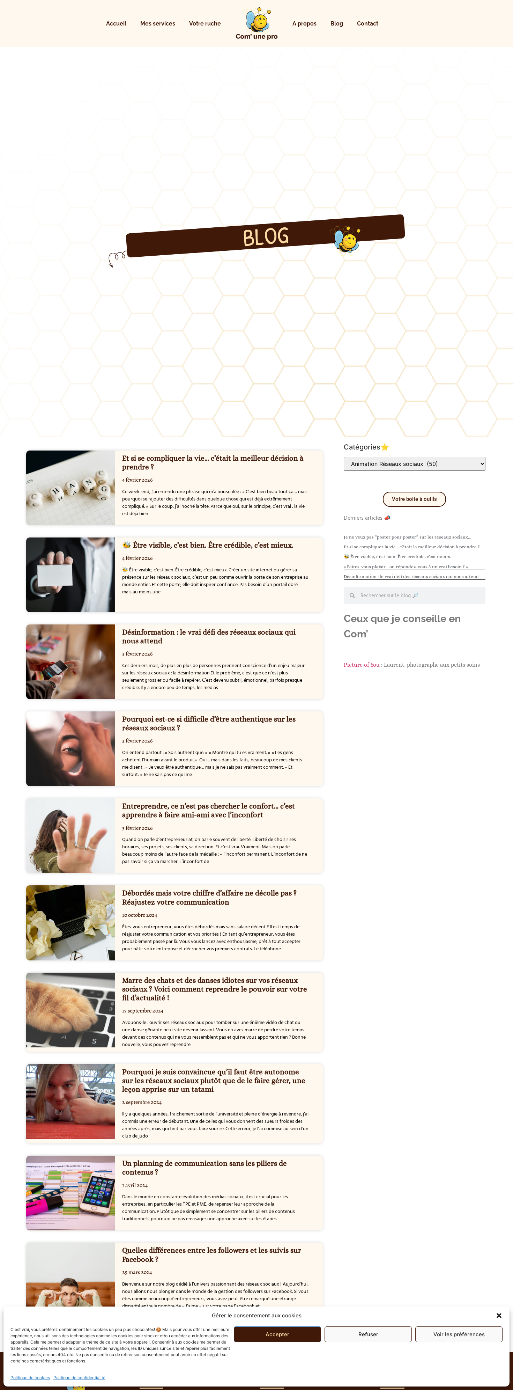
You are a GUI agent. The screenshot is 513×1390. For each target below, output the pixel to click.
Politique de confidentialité (79, 1377)
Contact (367, 23)
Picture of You (362, 664)
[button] (499, 1315)
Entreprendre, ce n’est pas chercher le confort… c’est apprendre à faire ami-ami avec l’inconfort (208, 810)
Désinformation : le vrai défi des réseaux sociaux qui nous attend (411, 576)
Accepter (277, 1334)
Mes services (157, 23)
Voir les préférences (459, 1334)
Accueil (116, 23)
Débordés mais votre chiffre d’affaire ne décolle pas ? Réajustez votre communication (209, 897)
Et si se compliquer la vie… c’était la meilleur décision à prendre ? (412, 546)
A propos (304, 23)
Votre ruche (205, 23)
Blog (336, 23)
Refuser (368, 1334)
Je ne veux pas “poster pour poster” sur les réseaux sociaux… (407, 537)
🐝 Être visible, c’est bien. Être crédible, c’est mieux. (207, 545)
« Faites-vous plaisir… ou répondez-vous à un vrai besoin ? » (406, 566)
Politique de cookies (30, 1377)
